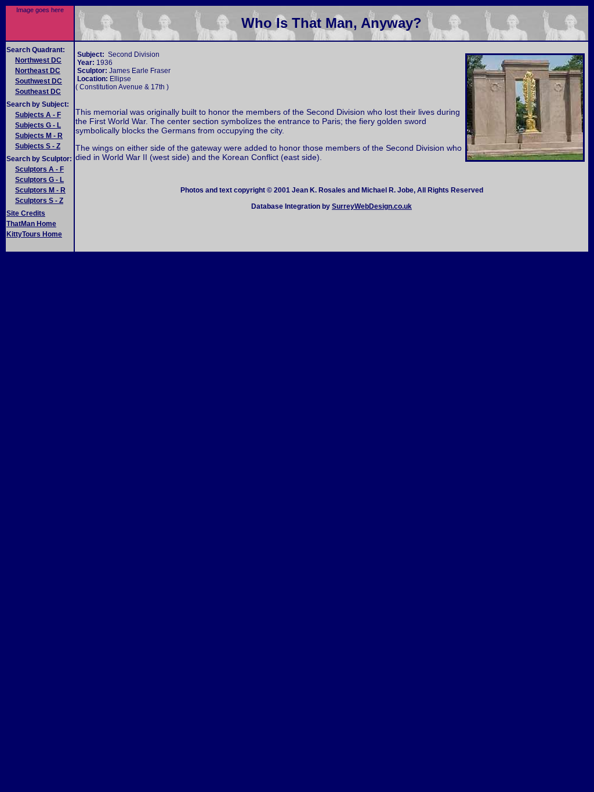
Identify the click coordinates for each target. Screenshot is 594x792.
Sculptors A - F (39, 169)
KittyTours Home (34, 234)
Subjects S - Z (37, 146)
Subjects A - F (38, 115)
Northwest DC (38, 60)
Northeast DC (37, 71)
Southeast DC (38, 92)
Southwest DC (38, 81)
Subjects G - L (38, 125)
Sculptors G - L (39, 180)
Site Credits (25, 213)
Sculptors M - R (40, 190)
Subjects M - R (39, 136)
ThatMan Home (31, 224)
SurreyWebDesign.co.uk (372, 206)
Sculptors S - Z (39, 201)
